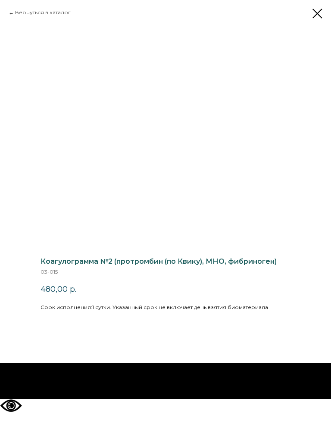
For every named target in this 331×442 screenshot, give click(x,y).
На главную (165, 381)
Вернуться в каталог (43, 12)
